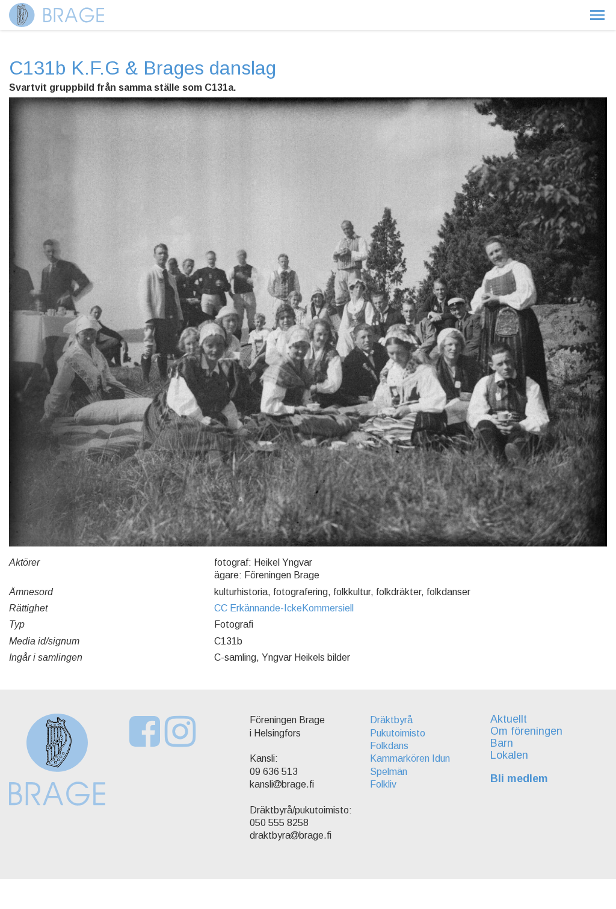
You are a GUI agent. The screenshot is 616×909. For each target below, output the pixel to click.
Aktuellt (508, 719)
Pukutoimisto (397, 733)
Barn (501, 743)
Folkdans (389, 746)
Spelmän (388, 772)
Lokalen (509, 755)
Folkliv (383, 784)
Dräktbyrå (391, 720)
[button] (597, 15)
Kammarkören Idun (410, 758)
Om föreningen (526, 731)
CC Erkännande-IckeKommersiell (284, 608)
